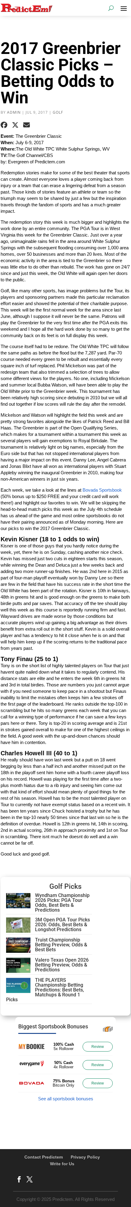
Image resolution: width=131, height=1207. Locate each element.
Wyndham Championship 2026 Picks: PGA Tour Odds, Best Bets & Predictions (62, 902)
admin (14, 112)
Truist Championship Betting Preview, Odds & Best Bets (61, 944)
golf (58, 112)
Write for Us (62, 1163)
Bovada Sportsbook (102, 490)
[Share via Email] (26, 125)
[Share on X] (15, 125)
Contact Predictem (43, 1157)
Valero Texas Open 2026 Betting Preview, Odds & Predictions (62, 965)
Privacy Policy (85, 1157)
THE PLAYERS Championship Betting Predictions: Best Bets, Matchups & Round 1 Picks (45, 989)
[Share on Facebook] (4, 125)
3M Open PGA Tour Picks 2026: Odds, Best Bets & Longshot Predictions (62, 924)
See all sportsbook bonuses (65, 1098)
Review (97, 1047)
